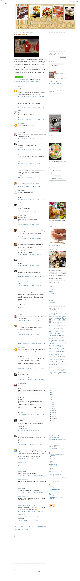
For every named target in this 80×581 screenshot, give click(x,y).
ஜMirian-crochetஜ (54, 494)
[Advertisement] (27, 551)
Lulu (19, 242)
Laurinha (20, 190)
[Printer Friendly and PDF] (19, 77)
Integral (56, 341)
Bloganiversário (57, 318)
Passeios (56, 358)
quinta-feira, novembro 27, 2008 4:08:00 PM (31, 414)
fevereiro (53, 418)
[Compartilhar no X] (36, 79)
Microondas (50, 349)
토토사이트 (20, 488)
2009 (51, 392)
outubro (53, 402)
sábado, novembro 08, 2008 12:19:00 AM (30, 212)
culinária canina (62, 330)
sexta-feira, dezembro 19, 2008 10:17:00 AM (31, 430)
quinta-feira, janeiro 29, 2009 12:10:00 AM (30, 444)
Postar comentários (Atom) (23, 529)
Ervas (63, 335)
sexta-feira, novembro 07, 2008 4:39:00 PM (31, 149)
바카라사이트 (21, 471)
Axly (19, 202)
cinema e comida (52, 326)
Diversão (33, 81)
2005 (51, 427)
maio (52, 412)
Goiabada (50, 341)
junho (52, 410)
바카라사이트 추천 (22, 462)
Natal (51, 352)
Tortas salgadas (56, 370)
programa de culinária (53, 363)
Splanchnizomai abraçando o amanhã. (26, 448)
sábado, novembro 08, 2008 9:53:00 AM (29, 254)
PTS (49, 364)
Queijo (54, 364)
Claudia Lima (21, 215)
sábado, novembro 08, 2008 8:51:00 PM (29, 311)
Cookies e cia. (52, 291)
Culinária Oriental (53, 331)
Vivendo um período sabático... (56, 490)
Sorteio (64, 367)
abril (52, 414)
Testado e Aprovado (54, 369)
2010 (51, 390)
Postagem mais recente (19, 526)
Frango (50, 340)
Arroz (65, 313)
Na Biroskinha (53, 448)
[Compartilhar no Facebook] (37, 79)
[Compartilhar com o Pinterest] (39, 79)
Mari (19, 141)
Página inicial (30, 526)
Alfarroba (52, 313)
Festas (59, 338)
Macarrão (57, 346)
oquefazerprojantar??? (22, 418)
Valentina (20, 347)
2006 (51, 425)
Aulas (51, 314)
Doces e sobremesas (53, 295)
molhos (50, 351)
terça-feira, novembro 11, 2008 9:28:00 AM (31, 379)
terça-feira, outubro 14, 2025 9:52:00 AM (30, 468)
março (52, 416)
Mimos (62, 350)
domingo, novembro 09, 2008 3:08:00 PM (30, 320)
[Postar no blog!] (34, 79)
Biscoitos (57, 316)
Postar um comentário (18, 524)
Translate (59, 65)
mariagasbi (20, 433)
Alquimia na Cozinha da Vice (56, 471)
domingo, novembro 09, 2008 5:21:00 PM (30, 334)
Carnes (50, 323)
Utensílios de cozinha (52, 372)
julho (52, 408)
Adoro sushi (51, 434)
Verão (65, 372)
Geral (50, 284)
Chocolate (56, 325)
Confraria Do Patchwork (55, 489)
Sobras (55, 367)
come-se (52, 453)
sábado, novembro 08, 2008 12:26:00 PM (29, 285)
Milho (58, 349)
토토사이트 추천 (21, 479)
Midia (55, 349)
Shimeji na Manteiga (54, 449)
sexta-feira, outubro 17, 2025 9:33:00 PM (30, 502)
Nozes (56, 353)
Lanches (51, 343)
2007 (51, 423)
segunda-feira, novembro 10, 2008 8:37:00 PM (31, 343)
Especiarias (51, 337)
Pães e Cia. (56, 356)
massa (50, 348)
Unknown (20, 123)
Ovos (65, 354)
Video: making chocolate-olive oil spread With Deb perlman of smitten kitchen (57, 467)
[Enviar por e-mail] (33, 79)
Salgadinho (50, 367)
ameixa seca (20, 181)
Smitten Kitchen (53, 458)
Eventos (59, 337)
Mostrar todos (63, 477)
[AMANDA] (20, 110)
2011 (51, 388)
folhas (63, 338)
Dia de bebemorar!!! (55, 397)
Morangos (55, 351)
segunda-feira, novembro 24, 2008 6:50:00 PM (31, 394)
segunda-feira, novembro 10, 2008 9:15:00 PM (31, 353)
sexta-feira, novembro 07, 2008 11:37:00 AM (31, 129)
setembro (53, 404)
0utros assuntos (25, 81)
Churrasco (63, 325)
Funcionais (62, 340)
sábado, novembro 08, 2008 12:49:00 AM (30, 224)
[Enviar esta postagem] (31, 79)
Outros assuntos (52, 298)
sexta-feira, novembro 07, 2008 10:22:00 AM (31, 107)
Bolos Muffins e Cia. (59, 320)
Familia (64, 337)
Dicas (63, 331)
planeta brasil (62, 359)
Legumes (51, 345)
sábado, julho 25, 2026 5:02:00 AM (28, 520)
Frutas (55, 340)
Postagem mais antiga (41, 526)
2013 (51, 384)
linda (19, 88)
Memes (50, 297)
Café (53, 322)
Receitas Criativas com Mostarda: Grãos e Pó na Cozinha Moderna (56, 473)
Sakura (50, 366)
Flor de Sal (20, 132)
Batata (55, 314)
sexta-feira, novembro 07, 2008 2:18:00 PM (31, 138)
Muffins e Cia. (62, 351)
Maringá (62, 346)
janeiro (53, 420)
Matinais (56, 348)
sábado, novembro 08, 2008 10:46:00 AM (30, 265)
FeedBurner (60, 178)
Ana (18, 323)
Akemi (22, 79)
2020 (51, 380)
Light (62, 345)
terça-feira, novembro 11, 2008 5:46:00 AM (31, 368)
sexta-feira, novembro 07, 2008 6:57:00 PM (31, 163)
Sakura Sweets (56, 366)
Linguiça (50, 346)
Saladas (62, 366)
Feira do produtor (53, 338)
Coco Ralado (58, 326)
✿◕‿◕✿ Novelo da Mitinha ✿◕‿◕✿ (56, 497)
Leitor (57, 345)
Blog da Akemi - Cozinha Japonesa (56, 435)
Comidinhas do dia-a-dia (54, 289)
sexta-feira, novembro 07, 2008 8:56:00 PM (31, 177)
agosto (53, 406)
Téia (19, 314)
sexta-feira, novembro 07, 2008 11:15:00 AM (31, 119)
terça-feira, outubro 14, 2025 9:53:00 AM (30, 485)
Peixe (60, 358)
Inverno (62, 341)
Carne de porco (60, 322)
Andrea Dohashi (21, 228)
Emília (19, 258)
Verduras (51, 373)
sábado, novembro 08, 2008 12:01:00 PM (29, 276)
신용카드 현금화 (21, 514)
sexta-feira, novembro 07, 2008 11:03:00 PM (31, 199)
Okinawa (62, 352)
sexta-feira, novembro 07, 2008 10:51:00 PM (31, 186)
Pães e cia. (51, 300)
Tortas (50, 304)
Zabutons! (52, 486)
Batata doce (62, 314)
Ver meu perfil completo (55, 83)
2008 (51, 394)
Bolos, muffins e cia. (53, 288)
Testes (60, 369)
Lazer (37, 81)
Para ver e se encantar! (55, 399)
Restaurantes (61, 364)
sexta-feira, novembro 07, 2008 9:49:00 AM (31, 96)
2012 (51, 386)
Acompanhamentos (62, 311)
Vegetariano (60, 372)
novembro (53, 396)
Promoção (61, 363)
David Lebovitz (53, 464)
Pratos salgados (52, 302)
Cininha (19, 268)
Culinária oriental (52, 293)
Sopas (60, 367)
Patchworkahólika (54, 485)
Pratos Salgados (54, 361)
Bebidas (50, 286)
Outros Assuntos (54, 355)
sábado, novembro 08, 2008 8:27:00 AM (29, 238)
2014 (51, 382)
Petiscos (55, 359)
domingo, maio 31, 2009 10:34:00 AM (28, 458)
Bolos (64, 318)
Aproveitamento (59, 313)
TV (63, 370)
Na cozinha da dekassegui (54, 437)
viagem (56, 373)
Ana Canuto (20, 383)
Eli (18, 372)
